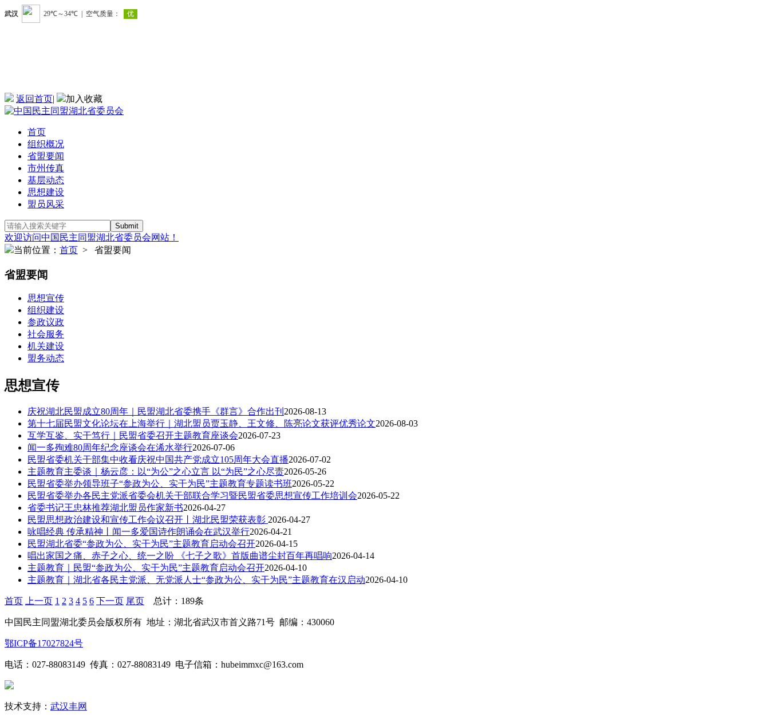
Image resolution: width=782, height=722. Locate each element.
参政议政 (45, 322)
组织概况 (45, 144)
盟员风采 (45, 204)
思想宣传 (45, 298)
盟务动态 (45, 358)
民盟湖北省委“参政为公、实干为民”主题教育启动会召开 (141, 544)
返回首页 (34, 99)
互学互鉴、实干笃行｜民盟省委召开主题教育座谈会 (132, 435)
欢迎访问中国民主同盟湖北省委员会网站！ (92, 237)
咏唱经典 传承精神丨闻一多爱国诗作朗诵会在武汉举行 (138, 531)
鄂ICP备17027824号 (44, 643)
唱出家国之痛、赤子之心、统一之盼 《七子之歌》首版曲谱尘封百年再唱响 (179, 556)
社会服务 (45, 334)
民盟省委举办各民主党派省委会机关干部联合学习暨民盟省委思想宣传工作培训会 (192, 495)
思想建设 (45, 192)
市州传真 (45, 168)
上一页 (39, 601)
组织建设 (45, 310)
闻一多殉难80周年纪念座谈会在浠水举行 (109, 447)
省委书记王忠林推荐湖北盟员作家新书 (105, 507)
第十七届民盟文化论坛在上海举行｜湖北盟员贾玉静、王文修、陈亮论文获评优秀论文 (201, 423)
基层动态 (45, 180)
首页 (36, 132)
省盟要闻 (45, 156)
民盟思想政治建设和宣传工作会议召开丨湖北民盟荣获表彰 (147, 519)
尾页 (135, 601)
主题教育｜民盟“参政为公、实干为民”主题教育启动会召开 (145, 568)
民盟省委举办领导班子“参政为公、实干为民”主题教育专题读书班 (159, 483)
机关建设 (45, 346)
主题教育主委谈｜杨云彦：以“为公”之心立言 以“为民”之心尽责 (155, 471)
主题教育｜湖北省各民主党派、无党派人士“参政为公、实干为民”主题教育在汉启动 (196, 580)
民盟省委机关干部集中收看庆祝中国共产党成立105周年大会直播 (158, 459)
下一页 (110, 601)
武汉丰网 (68, 706)
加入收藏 (84, 99)
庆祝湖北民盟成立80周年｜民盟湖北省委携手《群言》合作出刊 (155, 411)
